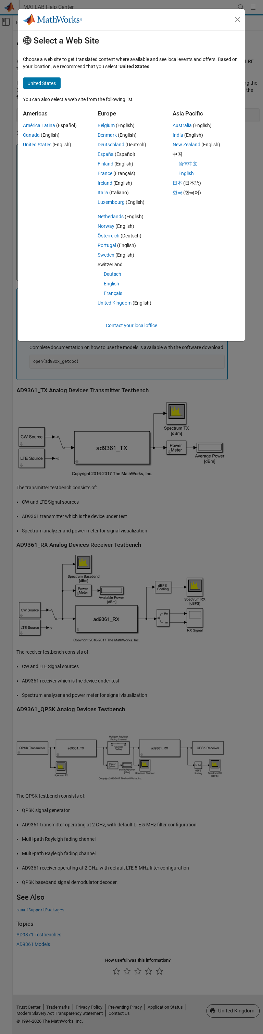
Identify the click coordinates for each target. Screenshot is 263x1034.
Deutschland (111, 144)
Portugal (107, 245)
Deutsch (112, 274)
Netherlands (111, 216)
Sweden (106, 255)
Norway (106, 226)
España (106, 154)
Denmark (107, 135)
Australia (182, 125)
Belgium (106, 125)
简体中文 (188, 164)
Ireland (105, 183)
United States (37, 144)
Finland (105, 164)
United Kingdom (115, 303)
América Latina (39, 125)
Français (113, 293)
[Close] (237, 19)
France (105, 173)
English (111, 283)
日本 (177, 183)
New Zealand (186, 144)
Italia (103, 192)
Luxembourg (111, 202)
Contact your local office (131, 325)
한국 (177, 192)
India (178, 135)
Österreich (109, 235)
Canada (31, 135)
